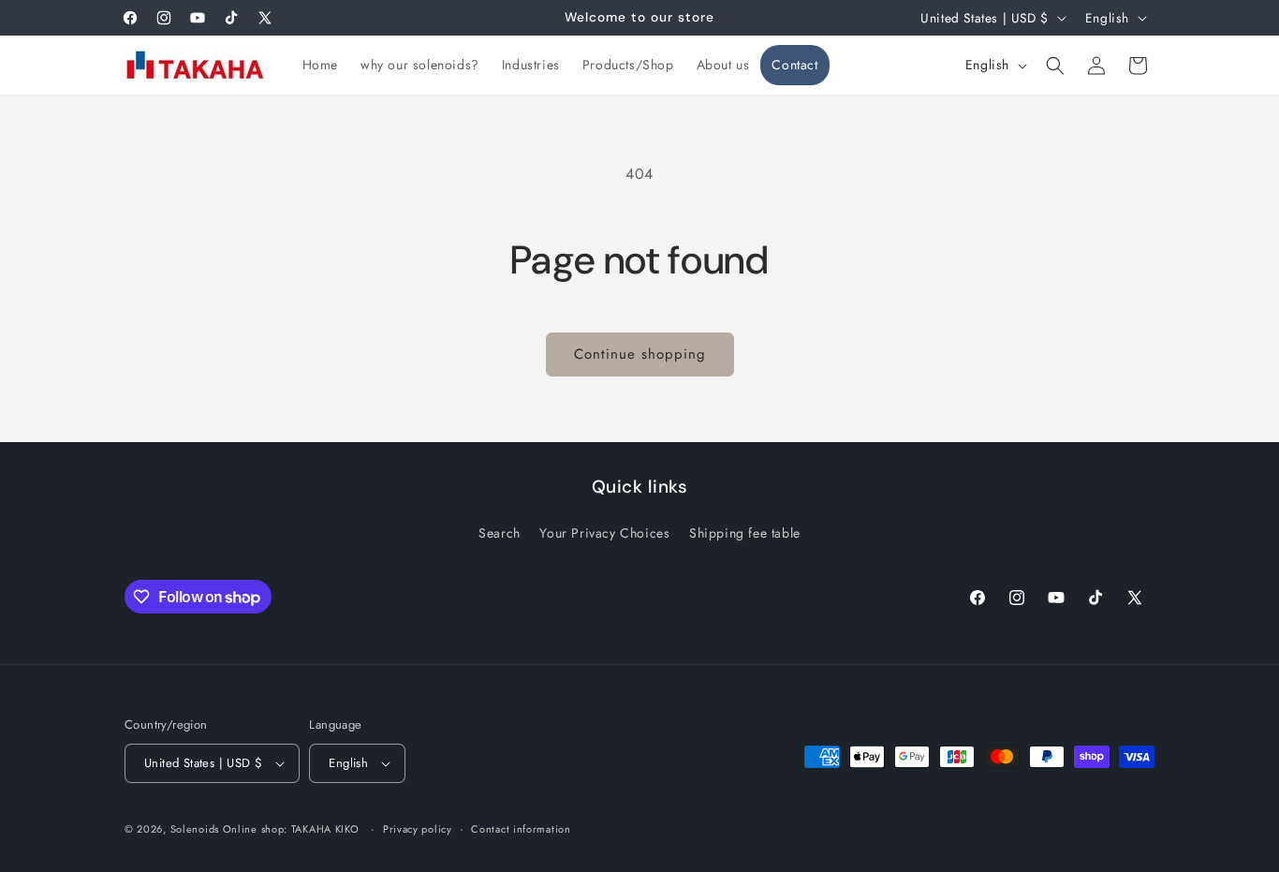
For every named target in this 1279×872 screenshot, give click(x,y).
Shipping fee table (745, 533)
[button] (1055, 65)
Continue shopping (640, 354)
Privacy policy (417, 828)
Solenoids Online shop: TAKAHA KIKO (265, 828)
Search (499, 533)
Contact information (520, 828)
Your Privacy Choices (604, 533)
